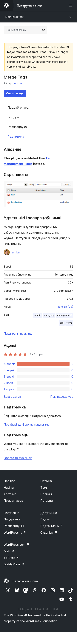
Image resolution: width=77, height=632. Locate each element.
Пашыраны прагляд (18, 333)
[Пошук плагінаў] (43, 30)
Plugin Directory (14, 16)
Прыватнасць (13, 500)
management (64, 315)
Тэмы (44, 487)
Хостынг (10, 494)
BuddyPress (14, 564)
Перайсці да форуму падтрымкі (26, 424)
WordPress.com (16, 544)
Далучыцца (48, 513)
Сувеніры (48, 532)
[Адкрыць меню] (71, 5)
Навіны (9, 487)
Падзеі (45, 519)
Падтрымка (15, 136)
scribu (18, 83)
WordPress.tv (15, 532)
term (69, 322)
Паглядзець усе (61, 396)
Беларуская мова (25, 581)
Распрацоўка (17, 127)
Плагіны (46, 494)
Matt (9, 551)
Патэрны (46, 500)
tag (62, 322)
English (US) (65, 306)
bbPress (11, 558)
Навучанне (11, 513)
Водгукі (13, 117)
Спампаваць (14, 93)
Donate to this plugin (18, 458)
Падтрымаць (51, 526)
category (49, 315)
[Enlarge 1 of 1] (68, 186)
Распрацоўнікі (14, 526)
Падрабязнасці (18, 107)
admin (37, 315)
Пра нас (9, 481)
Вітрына (46, 481)
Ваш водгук (12, 396)
